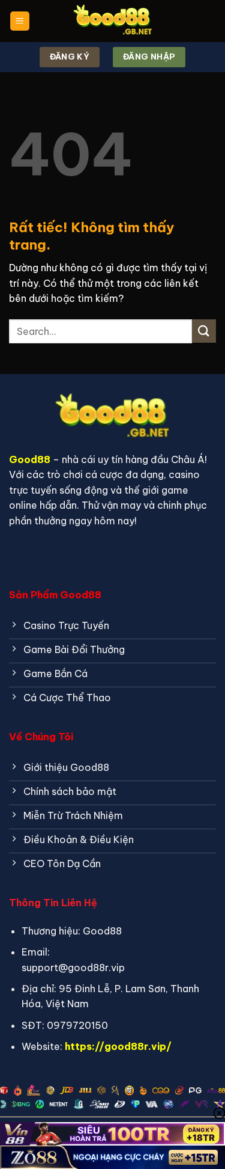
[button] (19, 21)
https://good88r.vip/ (118, 1046)
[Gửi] (204, 331)
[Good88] (113, 21)
